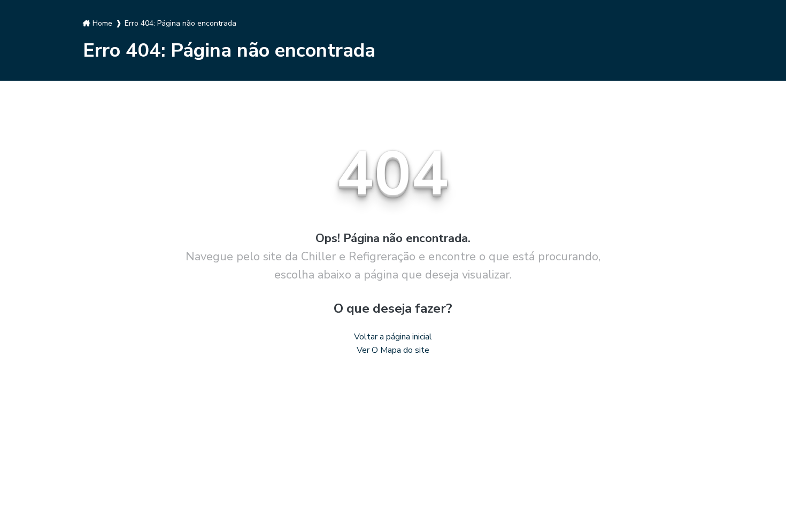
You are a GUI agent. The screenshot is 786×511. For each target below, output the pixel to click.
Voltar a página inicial (393, 337)
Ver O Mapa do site (393, 350)
